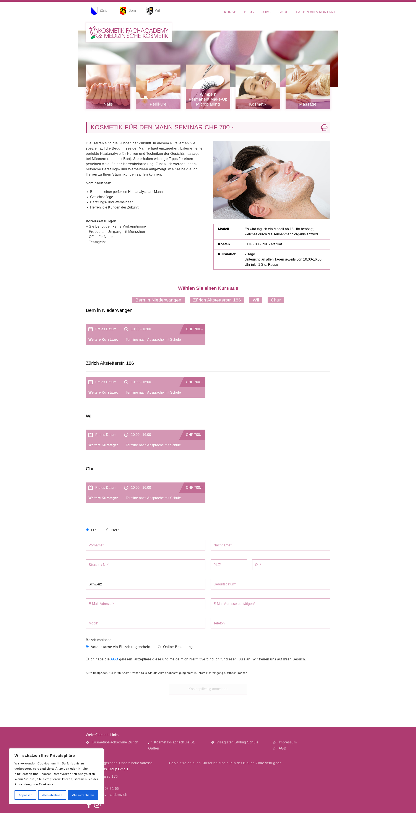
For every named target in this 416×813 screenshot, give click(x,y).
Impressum (287, 742)
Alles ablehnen (52, 795)
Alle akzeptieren (83, 795)
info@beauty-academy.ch (106, 795)
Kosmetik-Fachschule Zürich (114, 742)
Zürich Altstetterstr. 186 (217, 299)
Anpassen (25, 795)
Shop (283, 12)
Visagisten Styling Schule (236, 742)
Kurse (230, 12)
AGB (114, 659)
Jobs (266, 12)
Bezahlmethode (99, 640)
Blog (249, 12)
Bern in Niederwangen (158, 299)
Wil (256, 299)
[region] (56, 776)
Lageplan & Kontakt (315, 12)
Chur (276, 299)
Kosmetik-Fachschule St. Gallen (171, 745)
